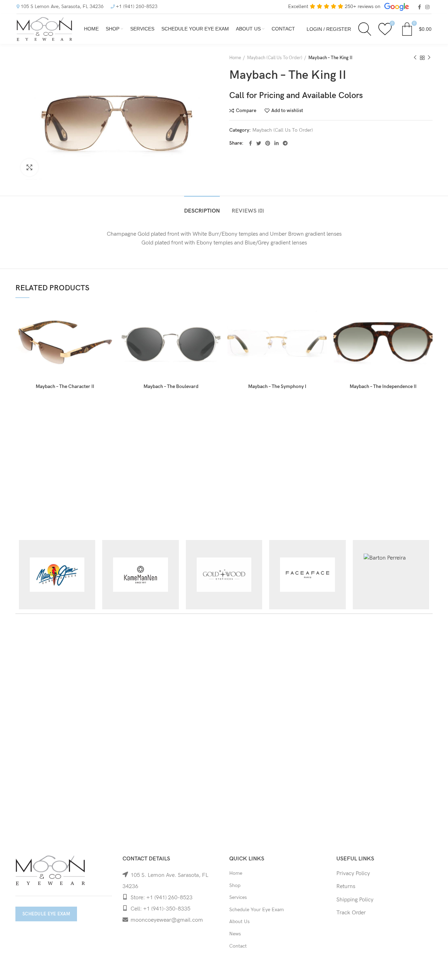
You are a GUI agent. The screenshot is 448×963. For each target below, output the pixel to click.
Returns (345, 886)
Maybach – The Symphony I (277, 386)
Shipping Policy (354, 899)
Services (238, 897)
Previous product (415, 57)
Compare (246, 110)
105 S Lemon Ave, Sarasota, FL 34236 (62, 6)
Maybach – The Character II (65, 386)
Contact (238, 946)
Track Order (351, 912)
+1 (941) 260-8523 (137, 6)
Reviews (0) (248, 211)
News (235, 934)
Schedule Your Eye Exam (256, 910)
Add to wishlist (287, 110)
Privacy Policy (353, 873)
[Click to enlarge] (29, 167)
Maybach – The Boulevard (171, 386)
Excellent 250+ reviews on (335, 6)
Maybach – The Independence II (383, 386)
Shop (234, 885)
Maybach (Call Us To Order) (274, 58)
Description (202, 211)
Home (235, 58)
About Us (239, 921)
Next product (429, 57)
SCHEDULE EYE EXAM (46, 914)
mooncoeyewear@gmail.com (167, 920)
